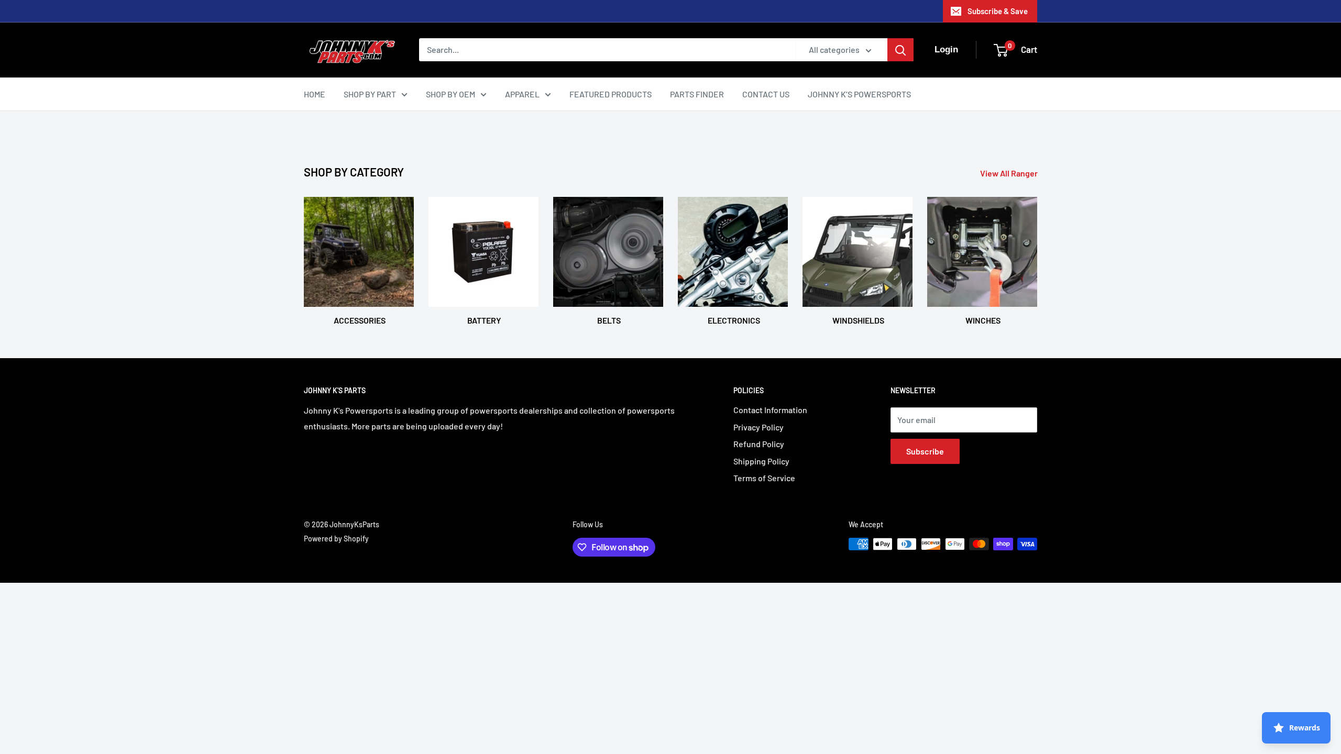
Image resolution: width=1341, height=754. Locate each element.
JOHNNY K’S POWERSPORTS (859, 94)
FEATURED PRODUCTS (610, 94)
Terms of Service (764, 478)
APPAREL (522, 94)
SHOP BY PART (370, 94)
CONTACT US (765, 94)
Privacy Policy (758, 427)
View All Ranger (1009, 173)
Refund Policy (758, 444)
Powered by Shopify (336, 538)
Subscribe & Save (998, 11)
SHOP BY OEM (450, 94)
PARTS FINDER (697, 94)
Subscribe (925, 451)
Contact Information (770, 410)
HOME (314, 94)
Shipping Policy (761, 461)
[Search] (900, 49)
